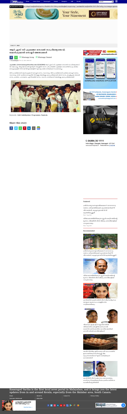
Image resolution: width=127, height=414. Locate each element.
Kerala (79, 1)
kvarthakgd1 (15, 60)
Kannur (56, 1)
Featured (86, 201)
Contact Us (67, 396)
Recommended (89, 231)
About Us (39, 396)
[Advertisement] (61, 31)
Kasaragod (47, 1)
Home (27, 1)
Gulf (72, 1)
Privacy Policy (95, 396)
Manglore (64, 1)
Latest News (36, 1)
